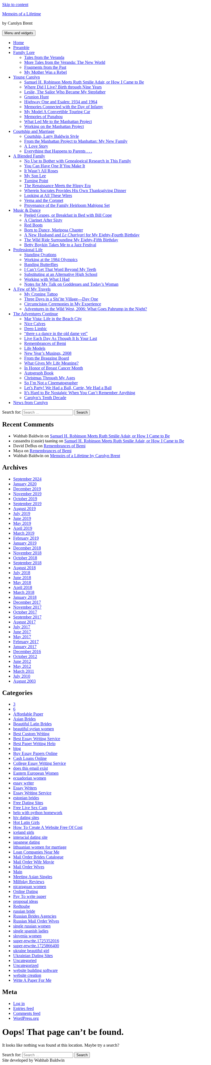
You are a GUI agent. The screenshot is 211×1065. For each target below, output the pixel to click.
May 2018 (22, 582)
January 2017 (25, 646)
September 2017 (27, 617)
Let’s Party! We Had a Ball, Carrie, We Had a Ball (68, 387)
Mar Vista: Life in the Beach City (53, 318)
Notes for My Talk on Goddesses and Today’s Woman (71, 284)
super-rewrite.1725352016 (36, 940)
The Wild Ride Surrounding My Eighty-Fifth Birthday (71, 239)
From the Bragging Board (46, 358)
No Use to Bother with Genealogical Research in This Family (77, 161)
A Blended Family (29, 156)
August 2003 (24, 681)
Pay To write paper (29, 896)
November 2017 (27, 607)
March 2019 (23, 533)
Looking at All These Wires (48, 195)
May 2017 (22, 636)
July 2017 (21, 627)
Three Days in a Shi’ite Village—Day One (61, 299)
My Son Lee (35, 175)
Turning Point (36, 180)
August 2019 (24, 508)
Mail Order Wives (28, 866)
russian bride (24, 911)
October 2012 (25, 656)
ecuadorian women (29, 778)
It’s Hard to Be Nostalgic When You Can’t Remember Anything (79, 392)
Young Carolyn (26, 77)
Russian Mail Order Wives (36, 921)
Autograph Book (39, 373)
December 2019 (27, 488)
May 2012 (22, 666)
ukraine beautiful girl (31, 950)
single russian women (32, 926)
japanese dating (26, 842)
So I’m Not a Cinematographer (51, 382)
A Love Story (36, 146)
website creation (27, 975)
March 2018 (23, 592)
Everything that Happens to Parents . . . (58, 151)
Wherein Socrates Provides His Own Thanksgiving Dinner (75, 190)
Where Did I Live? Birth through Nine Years (63, 87)
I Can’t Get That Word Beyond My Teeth (60, 269)
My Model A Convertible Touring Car (57, 111)
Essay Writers (25, 788)
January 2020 (25, 484)
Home (18, 42)
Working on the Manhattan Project (54, 126)
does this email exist (30, 768)
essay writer (23, 783)
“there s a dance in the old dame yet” (56, 333)
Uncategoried (25, 960)
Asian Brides (24, 719)
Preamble (21, 47)
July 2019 (21, 513)
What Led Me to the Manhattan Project (58, 121)
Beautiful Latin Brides (32, 724)
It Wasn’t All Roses (41, 170)
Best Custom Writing (31, 733)
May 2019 (22, 523)
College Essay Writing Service (39, 763)
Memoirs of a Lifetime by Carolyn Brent (85, 455)
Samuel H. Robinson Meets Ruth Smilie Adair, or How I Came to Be (84, 82)
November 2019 (27, 493)
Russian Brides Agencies (34, 916)
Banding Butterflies (41, 264)
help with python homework (37, 812)
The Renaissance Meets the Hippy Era (57, 185)
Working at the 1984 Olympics (50, 259)
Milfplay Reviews (28, 881)
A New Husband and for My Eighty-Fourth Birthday (82, 235)
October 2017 (25, 612)
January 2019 (25, 543)
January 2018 (25, 597)
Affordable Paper (28, 714)
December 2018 (27, 548)
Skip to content (15, 4)
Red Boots (33, 225)
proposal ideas (25, 901)
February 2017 (26, 641)
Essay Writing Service (32, 793)
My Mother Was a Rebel (45, 72)
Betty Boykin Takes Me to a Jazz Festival (60, 244)
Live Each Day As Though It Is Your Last (60, 338)
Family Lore (24, 52)
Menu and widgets (18, 33)
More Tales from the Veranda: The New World (64, 62)
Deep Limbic (35, 328)
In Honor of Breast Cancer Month (53, 368)
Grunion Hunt (36, 97)
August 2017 (24, 622)
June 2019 (22, 518)
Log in (19, 1003)
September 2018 (27, 562)
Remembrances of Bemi (45, 343)
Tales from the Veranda (44, 57)
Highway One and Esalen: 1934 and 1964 (60, 101)
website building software (35, 970)
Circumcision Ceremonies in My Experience (62, 304)
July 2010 (21, 676)
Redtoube (21, 906)
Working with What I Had (47, 279)
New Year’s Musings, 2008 (47, 353)
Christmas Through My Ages (49, 378)
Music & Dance (27, 210)
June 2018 (22, 577)
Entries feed (23, 1008)
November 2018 (27, 553)
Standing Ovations (40, 254)
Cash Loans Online (30, 758)
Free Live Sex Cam (30, 807)
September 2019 (27, 503)
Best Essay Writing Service (36, 738)
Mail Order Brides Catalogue (38, 857)
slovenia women (27, 936)
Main (17, 871)
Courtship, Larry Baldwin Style (51, 136)
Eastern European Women (36, 773)
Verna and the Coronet (43, 200)
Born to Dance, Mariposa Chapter (53, 230)
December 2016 (27, 651)
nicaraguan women (29, 886)
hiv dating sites (26, 817)
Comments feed (26, 1013)
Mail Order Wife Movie (33, 862)
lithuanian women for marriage (39, 847)
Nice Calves (34, 323)
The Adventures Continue (35, 313)
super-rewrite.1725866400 (36, 945)
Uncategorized (25, 965)
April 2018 (22, 587)
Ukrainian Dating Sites (33, 955)
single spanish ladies (30, 931)
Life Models (34, 348)
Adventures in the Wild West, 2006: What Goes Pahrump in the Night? (85, 309)
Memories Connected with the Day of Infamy (63, 106)
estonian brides (26, 797)
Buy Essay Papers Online (35, 753)
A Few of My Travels (32, 289)
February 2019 (26, 538)
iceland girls (23, 832)
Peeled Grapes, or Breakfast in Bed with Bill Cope (68, 215)
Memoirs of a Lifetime (21, 14)
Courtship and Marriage (33, 131)
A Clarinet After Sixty (43, 220)
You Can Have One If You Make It (54, 166)
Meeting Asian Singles (32, 876)
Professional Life (28, 249)
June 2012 (22, 661)
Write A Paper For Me (32, 980)
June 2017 (22, 631)
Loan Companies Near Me (36, 852)
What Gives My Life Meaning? (51, 363)
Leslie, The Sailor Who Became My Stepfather (65, 92)
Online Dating (25, 891)
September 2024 (27, 479)
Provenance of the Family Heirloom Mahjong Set (67, 205)
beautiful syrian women (33, 728)
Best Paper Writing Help (34, 743)
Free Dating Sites (28, 802)
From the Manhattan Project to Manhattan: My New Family (75, 141)
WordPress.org (26, 1018)
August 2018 (24, 567)
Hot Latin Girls (26, 822)
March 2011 (23, 671)
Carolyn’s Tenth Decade (45, 397)
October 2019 (25, 498)
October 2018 (25, 558)
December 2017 (27, 602)
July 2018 (21, 572)
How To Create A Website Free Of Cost (47, 827)
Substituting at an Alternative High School (60, 274)
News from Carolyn (30, 402)
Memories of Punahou (43, 116)
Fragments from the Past (45, 67)
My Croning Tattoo (41, 294)
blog (17, 748)
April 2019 (22, 528)
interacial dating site (30, 837)
